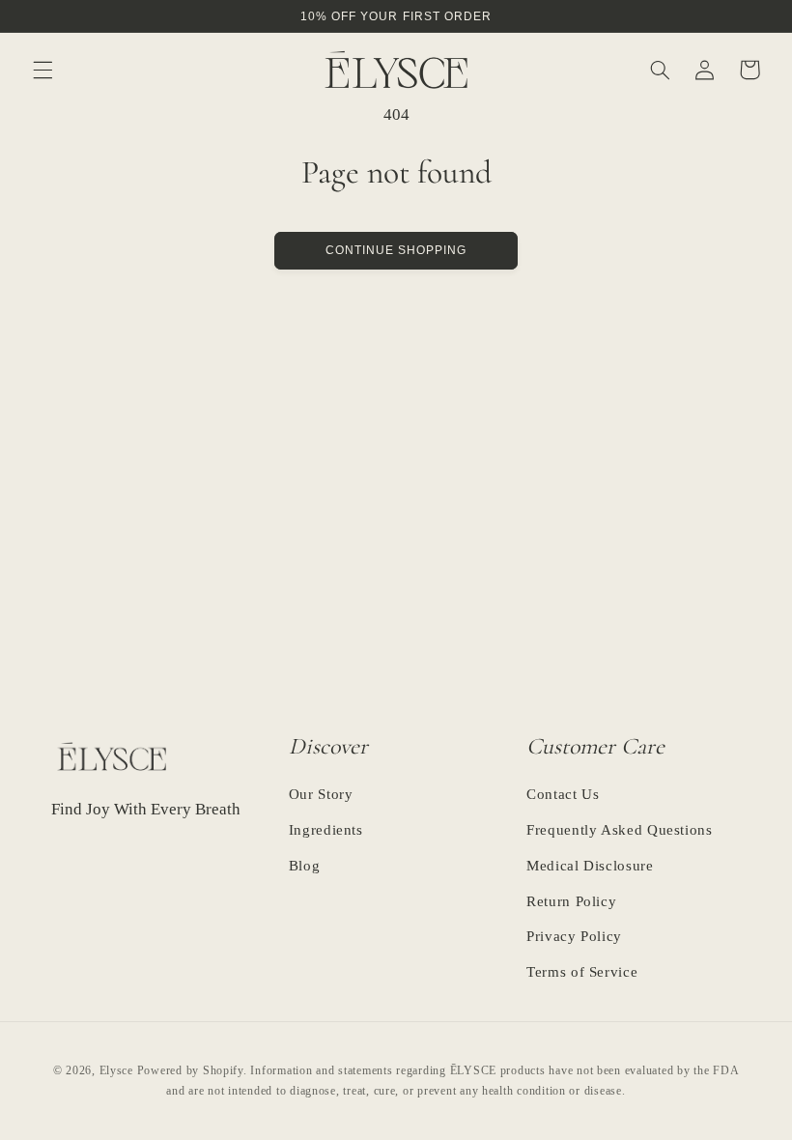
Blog (305, 865)
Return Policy (571, 901)
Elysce (116, 1070)
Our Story (321, 794)
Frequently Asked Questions (619, 830)
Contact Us (562, 794)
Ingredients (326, 830)
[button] (42, 69)
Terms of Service (581, 972)
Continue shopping (396, 250)
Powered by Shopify (190, 1070)
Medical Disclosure (589, 865)
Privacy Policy (574, 936)
